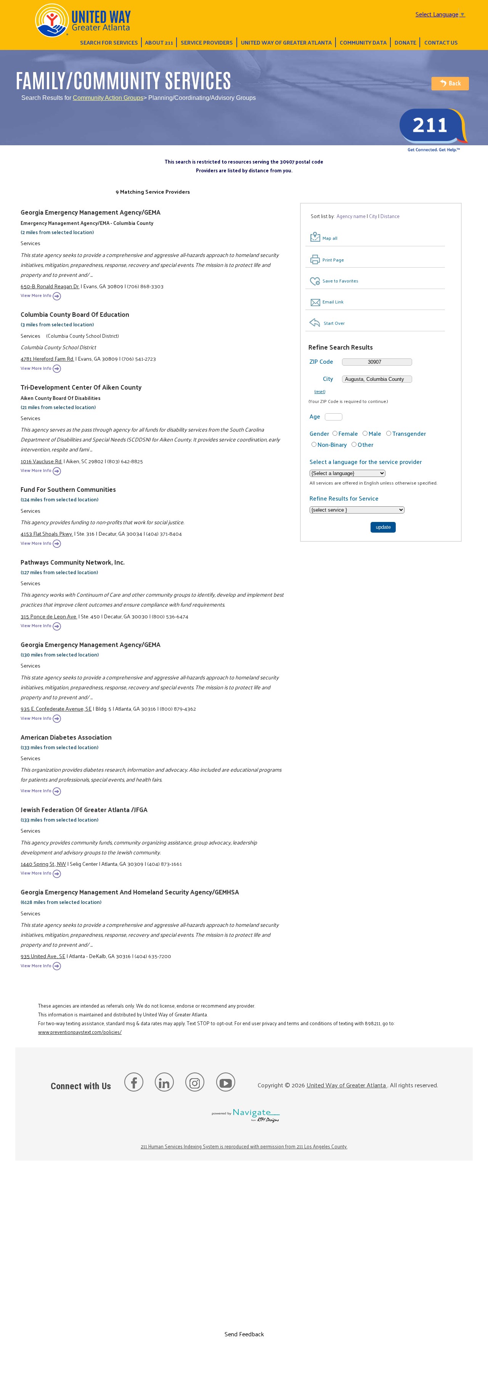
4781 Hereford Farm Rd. (47, 358)
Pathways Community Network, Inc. (73, 562)
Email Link (333, 301)
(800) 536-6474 (170, 616)
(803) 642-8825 (125, 461)
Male (375, 433)
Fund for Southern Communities (68, 489)
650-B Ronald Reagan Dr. (50, 286)
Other (365, 444)
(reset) (320, 391)
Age (315, 416)
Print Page (333, 259)
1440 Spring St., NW (43, 863)
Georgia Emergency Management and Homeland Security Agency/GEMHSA (130, 891)
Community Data (363, 42)
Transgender (409, 433)
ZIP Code (321, 361)
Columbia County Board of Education (75, 314)
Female (348, 433)
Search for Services (109, 42)
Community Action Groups (108, 98)
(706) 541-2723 (139, 358)
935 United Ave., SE (43, 956)
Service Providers (207, 42)
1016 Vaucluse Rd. (41, 461)
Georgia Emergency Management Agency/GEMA (91, 212)
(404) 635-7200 (153, 956)
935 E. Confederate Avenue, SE (56, 708)
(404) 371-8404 (164, 533)
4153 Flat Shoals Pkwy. (47, 533)
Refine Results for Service (344, 498)
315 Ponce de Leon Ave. (49, 616)
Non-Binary (332, 444)
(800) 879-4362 (178, 708)
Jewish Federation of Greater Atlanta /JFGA (84, 809)
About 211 (159, 42)
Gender (319, 433)
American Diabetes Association (66, 737)
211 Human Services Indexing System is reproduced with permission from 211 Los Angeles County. (244, 1146)
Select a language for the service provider (366, 461)
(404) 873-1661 (164, 863)
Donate (405, 42)
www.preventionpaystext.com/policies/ (80, 1031)
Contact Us (441, 42)
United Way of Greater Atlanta (286, 42)
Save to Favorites (340, 280)
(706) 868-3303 (145, 286)
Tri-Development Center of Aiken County (81, 387)
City (328, 378)
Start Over (334, 323)
